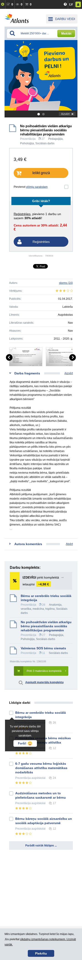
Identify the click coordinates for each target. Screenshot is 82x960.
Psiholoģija (27, 143)
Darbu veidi (65, 19)
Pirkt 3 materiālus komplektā (44, 671)
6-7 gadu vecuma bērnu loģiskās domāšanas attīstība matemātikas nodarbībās (41, 768)
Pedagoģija (55, 138)
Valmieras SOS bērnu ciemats (43, 648)
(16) (66, 282)
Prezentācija (28, 138)
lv (71, 4)
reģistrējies (22, 214)
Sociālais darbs (44, 143)
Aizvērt (65, 114)
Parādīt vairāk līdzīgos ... (41, 845)
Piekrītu (41, 953)
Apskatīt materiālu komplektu (44, 682)
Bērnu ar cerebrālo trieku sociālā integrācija (46, 598)
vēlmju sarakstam (37, 186)
